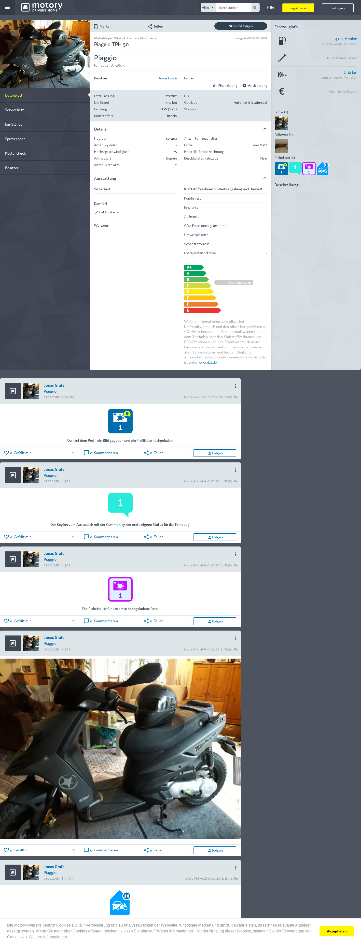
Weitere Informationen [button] (48, 937)
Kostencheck (15, 153)
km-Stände (13, 124)
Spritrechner (15, 138)
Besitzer (11, 167)
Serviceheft (14, 109)
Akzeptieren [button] (337, 931)
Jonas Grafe (167, 77)
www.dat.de (207, 362)
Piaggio (50, 390)
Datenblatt (13, 95)
